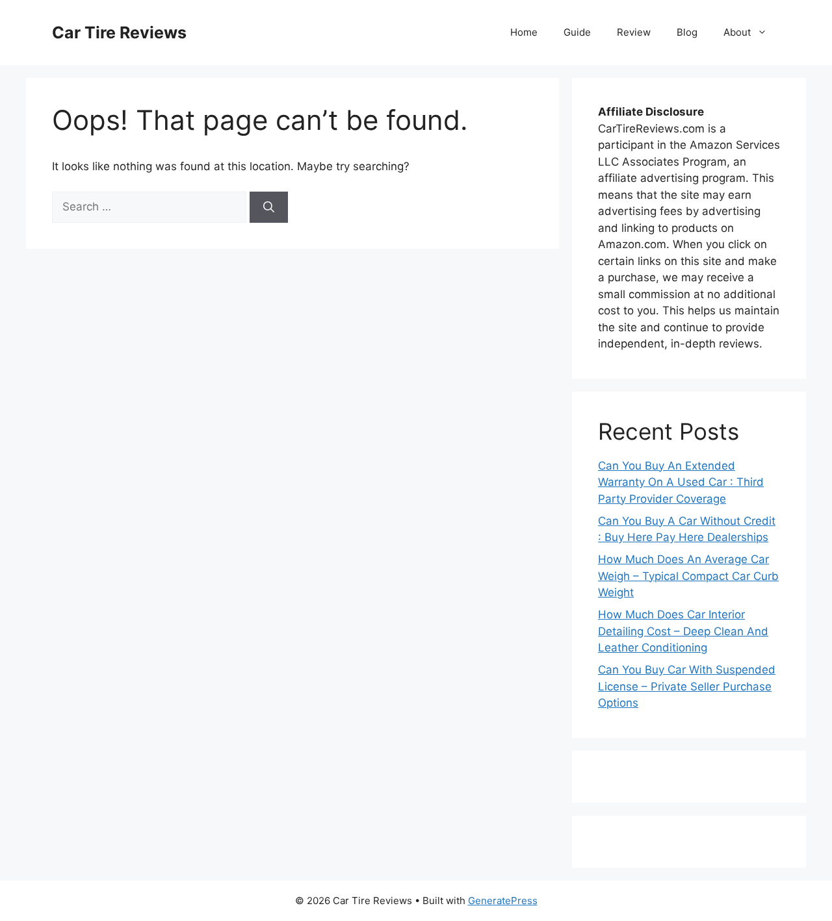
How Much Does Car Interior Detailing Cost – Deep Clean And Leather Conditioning (683, 631)
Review (634, 32)
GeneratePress (503, 900)
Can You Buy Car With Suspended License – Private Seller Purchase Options (686, 686)
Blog (687, 32)
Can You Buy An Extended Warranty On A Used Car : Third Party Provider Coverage (681, 482)
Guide (577, 32)
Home (524, 32)
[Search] (269, 207)
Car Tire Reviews (119, 32)
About (737, 32)
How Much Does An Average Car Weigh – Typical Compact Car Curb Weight (688, 576)
